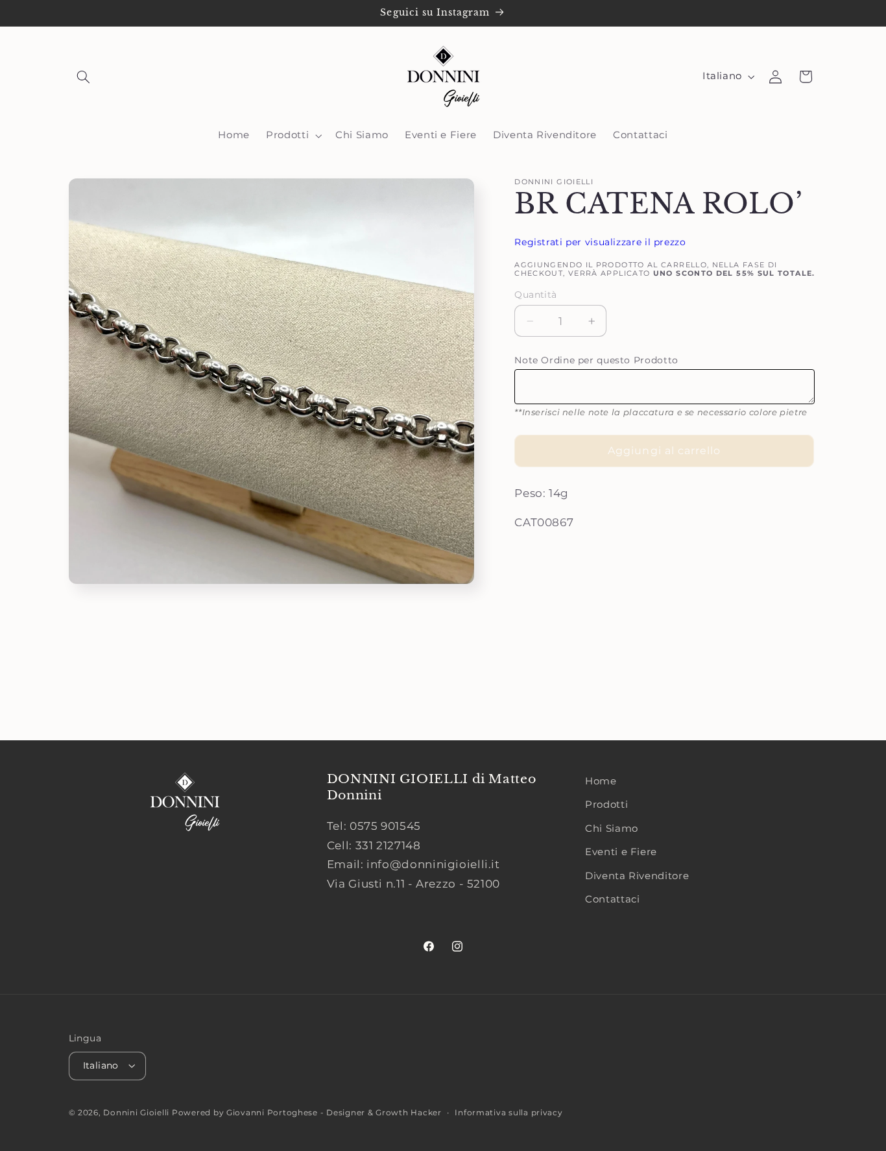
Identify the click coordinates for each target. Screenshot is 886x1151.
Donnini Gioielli (137, 1112)
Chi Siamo (611, 828)
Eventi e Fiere (621, 852)
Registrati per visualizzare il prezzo (600, 242)
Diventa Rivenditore (637, 876)
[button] (84, 76)
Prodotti (606, 804)
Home (601, 781)
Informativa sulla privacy (508, 1112)
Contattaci (612, 899)
